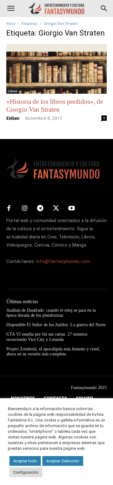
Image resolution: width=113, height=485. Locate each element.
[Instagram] (24, 208)
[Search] (104, 8)
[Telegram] (40, 208)
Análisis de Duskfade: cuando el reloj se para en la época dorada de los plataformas (51, 313)
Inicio (10, 23)
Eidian (12, 118)
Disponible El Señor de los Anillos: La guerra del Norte (55, 324)
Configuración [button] (26, 472)
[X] (56, 208)
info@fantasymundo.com (63, 261)
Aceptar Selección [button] (62, 461)
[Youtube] (71, 208)
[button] (11, 8)
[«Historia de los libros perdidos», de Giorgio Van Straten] (56, 69)
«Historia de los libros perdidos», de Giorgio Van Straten (54, 105)
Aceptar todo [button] (25, 461)
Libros (12, 91)
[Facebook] (9, 208)
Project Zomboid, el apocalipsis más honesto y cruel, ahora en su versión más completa (53, 352)
